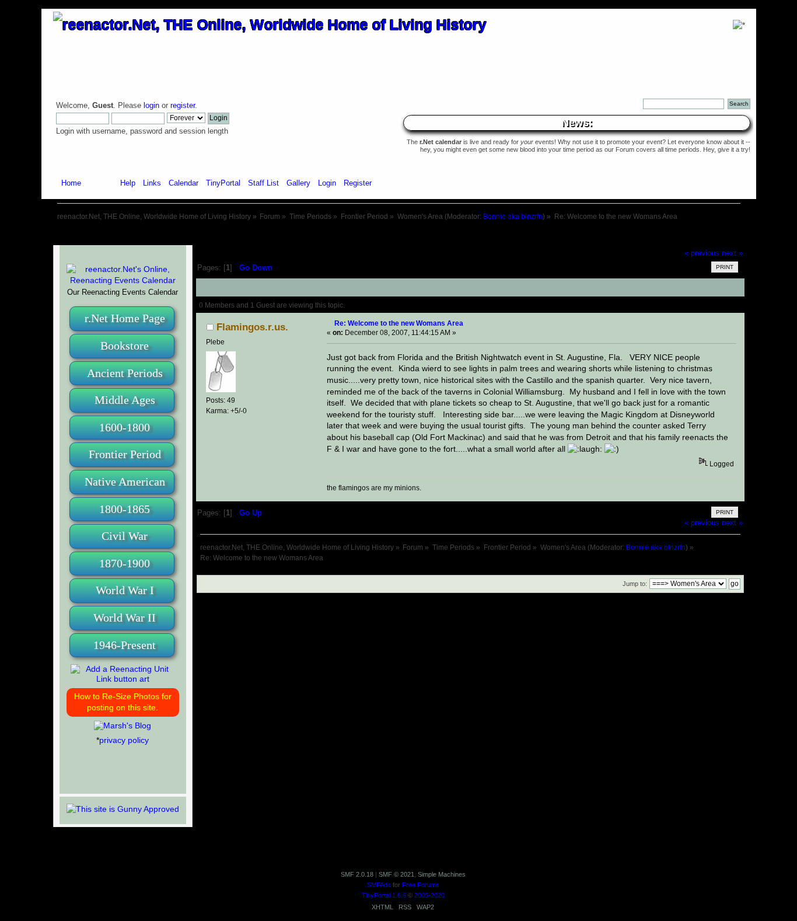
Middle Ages (125, 399)
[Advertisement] (398, 233)
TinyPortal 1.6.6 (384, 895)
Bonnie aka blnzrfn (513, 216)
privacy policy (124, 740)
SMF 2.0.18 (357, 874)
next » (732, 253)
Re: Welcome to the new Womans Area (398, 323)
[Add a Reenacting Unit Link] (123, 678)
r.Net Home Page (125, 318)
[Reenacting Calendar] (123, 280)
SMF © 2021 (396, 874)
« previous (701, 253)
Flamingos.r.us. (252, 327)
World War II (124, 617)
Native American (125, 481)
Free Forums (420, 884)
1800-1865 (124, 509)
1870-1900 (124, 563)
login (151, 106)
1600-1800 (124, 427)
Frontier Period (125, 454)
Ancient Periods (125, 373)
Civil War (125, 535)
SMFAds (379, 884)
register (182, 106)
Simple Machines (442, 874)
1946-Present (124, 645)
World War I (125, 590)
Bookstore (124, 345)
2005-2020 (429, 895)
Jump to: (635, 583)
